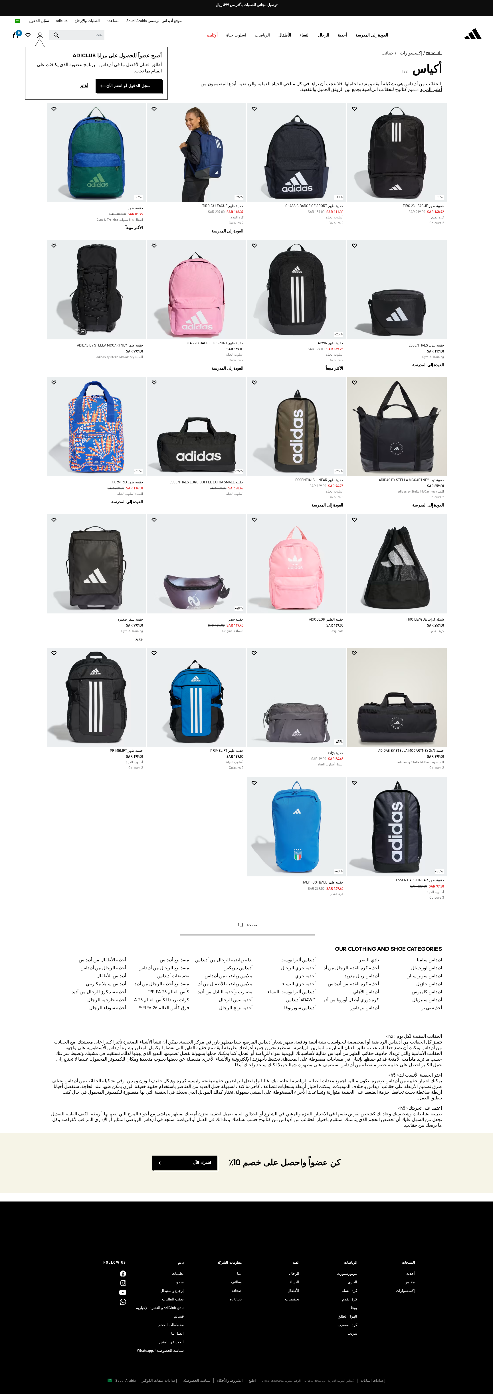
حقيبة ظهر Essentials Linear (319, 480)
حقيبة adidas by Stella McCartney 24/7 (411, 751)
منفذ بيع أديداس (174, 960)
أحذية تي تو (431, 1008)
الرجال (294, 1274)
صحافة (236, 1291)
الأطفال (293, 1291)
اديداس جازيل (429, 984)
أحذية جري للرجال (298, 968)
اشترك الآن (202, 1163)
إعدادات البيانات (372, 1381)
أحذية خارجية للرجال (106, 1000)
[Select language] (17, 21)
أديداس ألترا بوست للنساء (291, 992)
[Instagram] (123, 1283)
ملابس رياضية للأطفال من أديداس (223, 984)
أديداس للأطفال (111, 976)
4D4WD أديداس (301, 1000)
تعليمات (178, 1274)
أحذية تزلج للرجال (235, 1008)
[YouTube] (122, 1292)
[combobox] (76, 35)
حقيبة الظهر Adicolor (326, 619)
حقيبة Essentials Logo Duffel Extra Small (206, 482)
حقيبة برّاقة (335, 753)
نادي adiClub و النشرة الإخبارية (160, 1308)
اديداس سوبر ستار (425, 976)
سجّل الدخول (39, 21)
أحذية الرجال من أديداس (103, 968)
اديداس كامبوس (427, 992)
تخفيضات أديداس (173, 976)
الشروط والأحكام (230, 1381)
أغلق (84, 86)
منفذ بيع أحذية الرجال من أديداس (160, 984)
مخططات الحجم (171, 1325)
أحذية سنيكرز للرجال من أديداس (96, 992)
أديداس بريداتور (364, 1008)
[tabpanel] (246, 525)
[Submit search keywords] (56, 35)
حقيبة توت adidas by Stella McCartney (411, 480)
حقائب (387, 53)
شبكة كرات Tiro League (425, 619)
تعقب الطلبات (173, 1299)
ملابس (410, 1282)
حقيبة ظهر (135, 208)
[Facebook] (123, 1274)
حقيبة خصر (235, 619)
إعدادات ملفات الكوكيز (159, 1381)
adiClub (235, 1299)
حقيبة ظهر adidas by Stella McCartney (110, 345)
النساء (294, 1282)
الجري (352, 1282)
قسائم (179, 1316)
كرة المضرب (347, 1325)
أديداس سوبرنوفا (300, 1008)
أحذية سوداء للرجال (107, 1008)
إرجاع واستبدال (172, 1291)
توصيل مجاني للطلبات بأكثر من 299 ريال (247, 5)
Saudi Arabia (125, 1381)
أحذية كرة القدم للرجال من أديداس (349, 968)
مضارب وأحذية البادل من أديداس (223, 992)
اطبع (252, 1381)
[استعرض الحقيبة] (15, 36)
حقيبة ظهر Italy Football (322, 882)
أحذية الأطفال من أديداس (102, 960)
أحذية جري (305, 976)
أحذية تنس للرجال (235, 1000)
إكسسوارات (411, 53)
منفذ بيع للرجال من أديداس (163, 968)
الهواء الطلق (347, 1316)
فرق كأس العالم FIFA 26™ (164, 1008)
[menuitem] (372, 35)
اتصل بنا (177, 1334)
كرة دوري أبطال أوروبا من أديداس (349, 1000)
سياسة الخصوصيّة (197, 1381)
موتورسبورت (347, 1274)
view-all (434, 53)
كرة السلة (349, 1291)
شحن (179, 1282)
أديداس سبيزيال (427, 1000)
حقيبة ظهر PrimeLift (226, 751)
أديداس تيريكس (237, 968)
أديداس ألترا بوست (298, 960)
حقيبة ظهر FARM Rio (127, 482)
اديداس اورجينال (426, 968)
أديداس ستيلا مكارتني (106, 984)
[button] (372, 35)
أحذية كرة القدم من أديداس (353, 984)
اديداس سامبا (429, 960)
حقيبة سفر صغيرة (130, 619)
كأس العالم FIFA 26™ (168, 992)
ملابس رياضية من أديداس (228, 976)
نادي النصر (369, 960)
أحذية (410, 1274)
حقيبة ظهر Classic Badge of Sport (314, 206)
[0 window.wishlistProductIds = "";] (28, 35)
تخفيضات (292, 1299)
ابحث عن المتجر (171, 1342)
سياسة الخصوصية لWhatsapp (160, 1351)
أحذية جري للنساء (299, 984)
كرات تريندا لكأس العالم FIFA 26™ (160, 1000)
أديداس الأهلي (366, 992)
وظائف (236, 1282)
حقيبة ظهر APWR (330, 343)
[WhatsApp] (123, 1302)
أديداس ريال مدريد (361, 976)
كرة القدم (349, 1299)
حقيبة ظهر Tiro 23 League (423, 206)
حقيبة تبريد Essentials (426, 345)
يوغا (354, 1308)
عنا (239, 1274)
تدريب (352, 1334)
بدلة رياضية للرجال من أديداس (223, 960)
